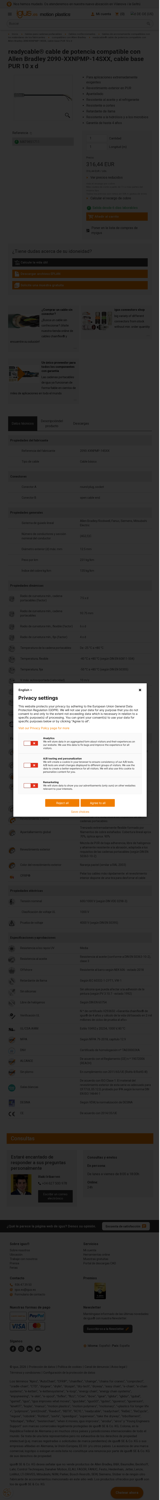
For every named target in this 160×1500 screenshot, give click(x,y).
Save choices (80, 811)
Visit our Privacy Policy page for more (43, 728)
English (24, 690)
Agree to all (97, 803)
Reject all (62, 803)
